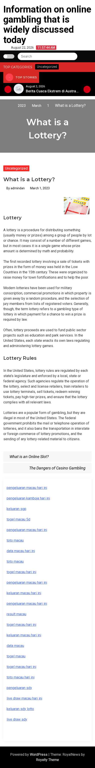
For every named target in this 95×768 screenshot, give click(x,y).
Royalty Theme (47, 760)
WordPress (39, 754)
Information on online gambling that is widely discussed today (47, 24)
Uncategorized (16, 168)
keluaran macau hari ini (24, 635)
